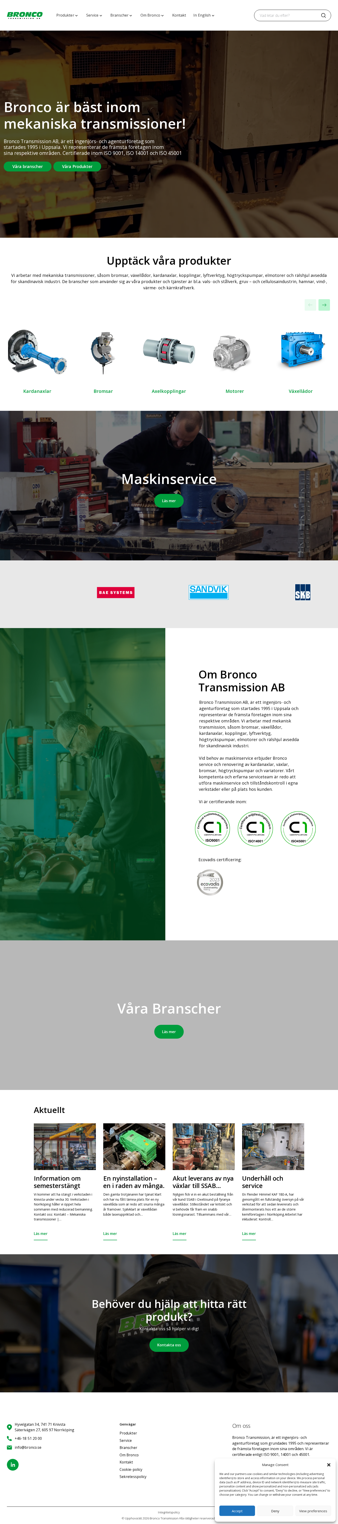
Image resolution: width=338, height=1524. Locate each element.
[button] (329, 1465)
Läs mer (169, 500)
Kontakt (126, 1462)
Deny (275, 1511)
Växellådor (301, 391)
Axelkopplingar (169, 391)
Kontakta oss (169, 1344)
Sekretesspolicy (133, 1476)
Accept (237, 1511)
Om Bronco (129, 1454)
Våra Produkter (77, 166)
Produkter (128, 1433)
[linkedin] (13, 1465)
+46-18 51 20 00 (28, 1438)
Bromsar (103, 391)
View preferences (313, 1511)
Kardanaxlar (37, 391)
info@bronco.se (28, 1447)
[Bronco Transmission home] (25, 15)
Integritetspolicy (169, 1512)
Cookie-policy (131, 1469)
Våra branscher (27, 166)
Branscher (128, 1447)
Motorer (235, 391)
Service (126, 1440)
